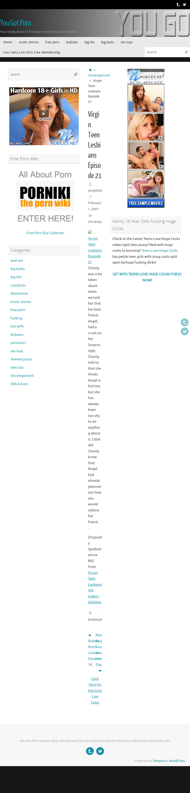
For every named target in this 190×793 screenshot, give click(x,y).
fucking (16, 318)
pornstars (18, 343)
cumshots (18, 285)
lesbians (16, 335)
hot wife (17, 326)
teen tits (17, 367)
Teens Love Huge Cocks (159, 251)
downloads (19, 293)
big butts (17, 269)
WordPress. (177, 761)
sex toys (16, 351)
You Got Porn (15, 23)
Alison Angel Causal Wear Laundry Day (98, 650)
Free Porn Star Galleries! (45, 233)
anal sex (16, 260)
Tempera (159, 761)
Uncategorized (99, 75)
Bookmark (95, 620)
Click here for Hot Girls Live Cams (95, 691)
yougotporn (96, 190)
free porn (17, 310)
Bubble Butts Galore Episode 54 (91, 653)
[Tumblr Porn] (178, 4)
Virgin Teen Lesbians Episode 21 (95, 250)
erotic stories (20, 302)
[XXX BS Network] (184, 4)
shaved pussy (21, 359)
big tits (16, 277)
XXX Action (19, 384)
